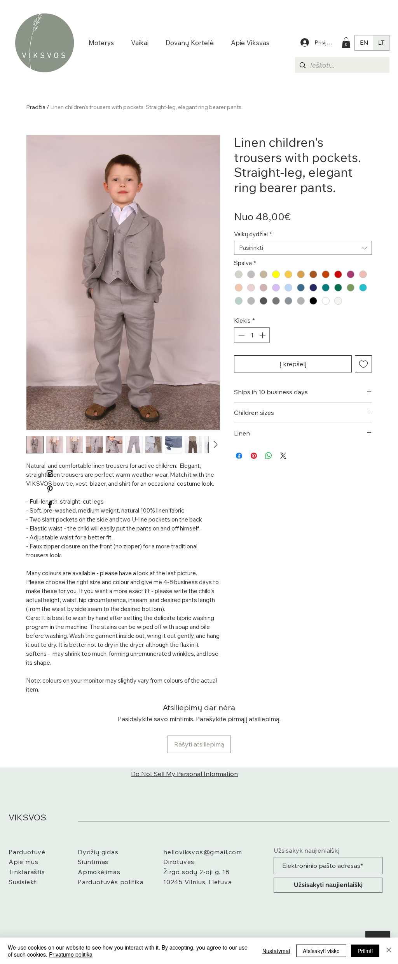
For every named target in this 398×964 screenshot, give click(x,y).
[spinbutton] (252, 335)
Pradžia (35, 107)
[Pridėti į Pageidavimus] (363, 363)
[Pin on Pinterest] (253, 455)
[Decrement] (240, 335)
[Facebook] (49, 504)
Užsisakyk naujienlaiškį (306, 850)
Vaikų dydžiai (253, 234)
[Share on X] (283, 455)
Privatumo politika (71, 954)
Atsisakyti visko (321, 951)
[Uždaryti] (388, 951)
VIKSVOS (27, 817)
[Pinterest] (49, 489)
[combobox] (303, 248)
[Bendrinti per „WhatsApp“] (268, 455)
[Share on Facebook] (239, 455)
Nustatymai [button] (276, 951)
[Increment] (263, 335)
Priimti (365, 951)
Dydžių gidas (98, 852)
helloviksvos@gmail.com (202, 852)
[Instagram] (49, 473)
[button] (346, 42)
